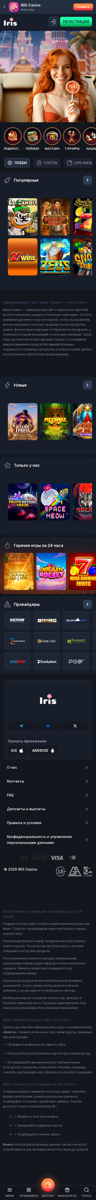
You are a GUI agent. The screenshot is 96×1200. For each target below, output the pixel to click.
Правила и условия (24, 823)
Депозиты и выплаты (26, 809)
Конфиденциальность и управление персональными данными (39, 839)
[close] (4, 6)
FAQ (10, 795)
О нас (12, 767)
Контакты (15, 781)
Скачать (83, 7)
